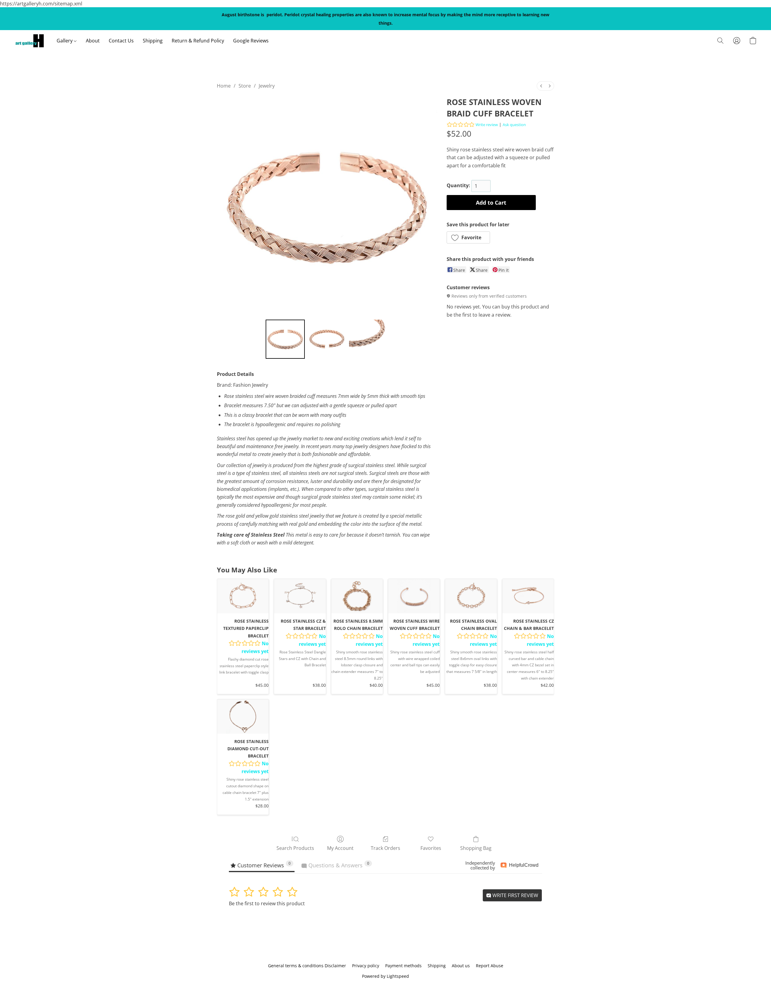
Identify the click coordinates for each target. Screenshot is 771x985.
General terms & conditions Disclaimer (307, 965)
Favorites (430, 848)
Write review (487, 124)
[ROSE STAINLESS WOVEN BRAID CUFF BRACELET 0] (285, 339)
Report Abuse (489, 965)
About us (461, 965)
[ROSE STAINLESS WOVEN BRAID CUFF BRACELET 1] (326, 339)
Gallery (65, 40)
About (93, 40)
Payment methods (403, 965)
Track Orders (385, 848)
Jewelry (267, 85)
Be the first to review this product (267, 903)
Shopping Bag (476, 848)
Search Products (295, 848)
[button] (29, 40)
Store (245, 85)
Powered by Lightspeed (385, 976)
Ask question (514, 124)
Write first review (514, 895)
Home (224, 85)
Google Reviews (251, 40)
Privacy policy (365, 965)
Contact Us (121, 40)
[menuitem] (541, 86)
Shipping (153, 40)
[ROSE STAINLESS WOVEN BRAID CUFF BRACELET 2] (368, 339)
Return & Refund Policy (198, 40)
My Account (340, 848)
